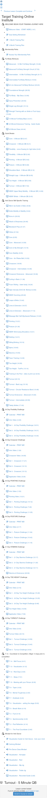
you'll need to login (32, 791)
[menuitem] (1, 5)
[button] (1, 2)
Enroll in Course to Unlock (23, 794)
